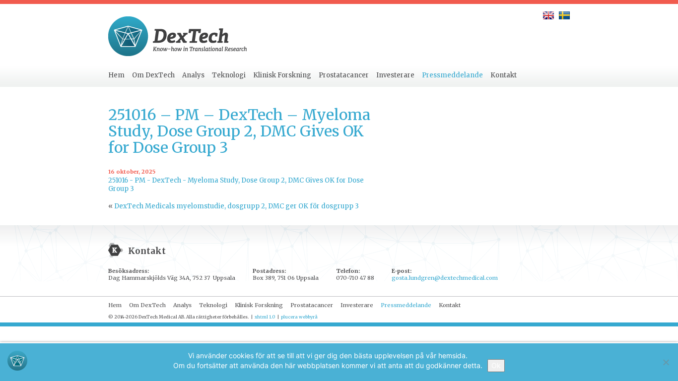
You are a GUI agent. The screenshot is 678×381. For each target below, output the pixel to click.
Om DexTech (153, 75)
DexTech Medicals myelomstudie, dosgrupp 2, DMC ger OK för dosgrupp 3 (236, 206)
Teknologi (229, 75)
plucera (289, 316)
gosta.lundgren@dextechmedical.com (445, 277)
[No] (666, 362)
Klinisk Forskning (282, 75)
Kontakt (503, 75)
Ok (496, 365)
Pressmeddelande (452, 75)
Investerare (395, 75)
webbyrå (308, 316)
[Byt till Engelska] (548, 15)
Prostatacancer (344, 75)
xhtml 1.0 (265, 316)
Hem (116, 75)
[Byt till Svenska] (564, 15)
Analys (193, 75)
